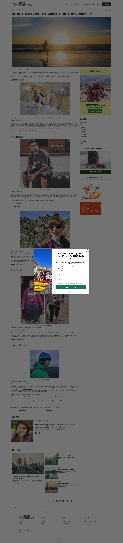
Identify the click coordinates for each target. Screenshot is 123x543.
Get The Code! (71, 287)
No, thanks (71, 291)
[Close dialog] (87, 250)
